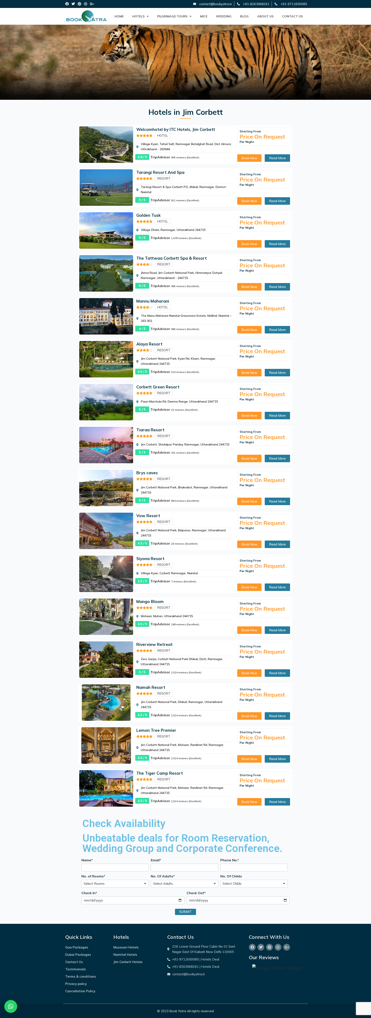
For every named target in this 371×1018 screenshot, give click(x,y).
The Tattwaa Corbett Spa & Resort (171, 258)
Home (119, 16)
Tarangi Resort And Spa (160, 172)
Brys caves (147, 472)
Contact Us (292, 16)
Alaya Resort (149, 344)
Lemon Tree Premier (156, 730)
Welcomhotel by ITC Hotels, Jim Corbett (175, 129)
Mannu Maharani (152, 301)
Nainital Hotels (125, 955)
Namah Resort (150, 687)
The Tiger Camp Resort (159, 773)
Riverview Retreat (154, 644)
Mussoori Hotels (126, 947)
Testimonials (75, 969)
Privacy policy (76, 984)
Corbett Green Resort (157, 386)
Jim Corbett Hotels (128, 962)
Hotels (138, 16)
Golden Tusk (148, 215)
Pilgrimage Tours (172, 16)
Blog (244, 16)
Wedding (223, 16)
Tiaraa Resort (150, 429)
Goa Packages (76, 947)
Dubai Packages (78, 955)
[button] (10, 1006)
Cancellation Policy (80, 991)
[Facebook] (67, 4)
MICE (203, 16)
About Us (265, 16)
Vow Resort (148, 515)
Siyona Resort (150, 558)
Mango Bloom (150, 601)
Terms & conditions (80, 976)
